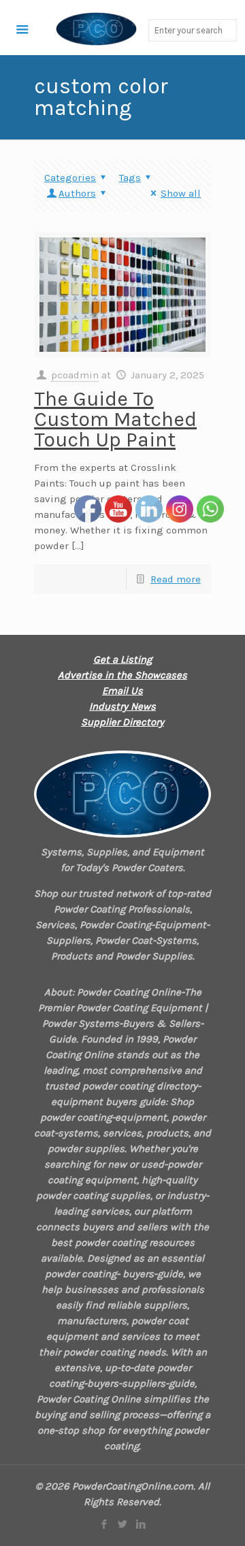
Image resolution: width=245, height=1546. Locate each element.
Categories (70, 177)
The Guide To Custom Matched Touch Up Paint (115, 419)
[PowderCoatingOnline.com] (68, 27)
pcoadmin (75, 375)
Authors (77, 193)
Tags (130, 177)
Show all (181, 193)
